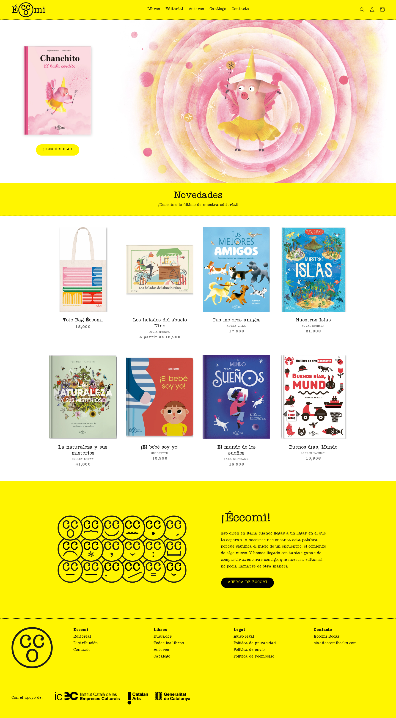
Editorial (82, 637)
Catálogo (162, 657)
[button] (240, 9)
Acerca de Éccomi (247, 582)
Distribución (85, 643)
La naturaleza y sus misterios (82, 450)
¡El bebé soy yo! (160, 447)
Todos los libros (169, 643)
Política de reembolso (254, 657)
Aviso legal (244, 637)
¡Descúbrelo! (57, 149)
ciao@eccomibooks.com (335, 643)
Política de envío (249, 650)
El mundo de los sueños (236, 450)
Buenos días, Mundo (313, 447)
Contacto (82, 650)
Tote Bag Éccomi (83, 320)
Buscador (163, 637)
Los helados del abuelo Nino (160, 323)
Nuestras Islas (313, 320)
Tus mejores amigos (236, 320)
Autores (161, 650)
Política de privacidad (255, 643)
